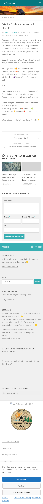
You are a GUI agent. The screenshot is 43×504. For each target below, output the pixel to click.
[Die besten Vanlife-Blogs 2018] (21, 404)
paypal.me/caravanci (10, 266)
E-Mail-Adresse (28, 217)
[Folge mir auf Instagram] (36, 246)
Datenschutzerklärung (22, 497)
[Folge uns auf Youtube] (39, 246)
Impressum (36, 497)
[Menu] (40, 3)
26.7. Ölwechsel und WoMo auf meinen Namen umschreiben (30, 177)
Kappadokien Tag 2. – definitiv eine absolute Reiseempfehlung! (10, 177)
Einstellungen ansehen (21, 492)
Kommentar (9, 200)
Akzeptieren (21, 479)
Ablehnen (21, 485)
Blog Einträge (8, 17)
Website (7, 226)
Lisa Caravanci (8, 3)
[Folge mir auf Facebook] (32, 246)
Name (7, 217)
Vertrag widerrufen (9, 454)
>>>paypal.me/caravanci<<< (13, 338)
